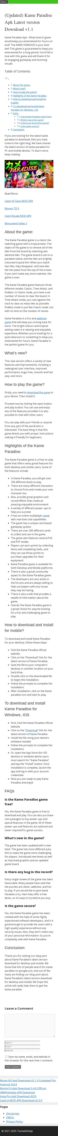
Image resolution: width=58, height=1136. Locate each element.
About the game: (21, 84)
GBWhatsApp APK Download (17, 1092)
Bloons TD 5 (12, 208)
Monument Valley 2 (16, 223)
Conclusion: (18, 129)
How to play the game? (25, 92)
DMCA (10, 1117)
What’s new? (19, 88)
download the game (38, 392)
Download (32, 730)
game (46, 515)
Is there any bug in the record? (35, 123)
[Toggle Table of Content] (7, 79)
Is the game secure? (30, 126)
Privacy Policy (14, 1121)
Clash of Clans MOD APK (19, 201)
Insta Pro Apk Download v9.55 (18, 1096)
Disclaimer (12, 1113)
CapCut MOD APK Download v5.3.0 (21, 1100)
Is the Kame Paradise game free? (36, 116)
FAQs (15, 113)
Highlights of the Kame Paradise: (30, 95)
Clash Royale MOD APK (18, 216)
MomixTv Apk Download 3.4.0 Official (23, 1088)
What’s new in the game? (32, 119)
